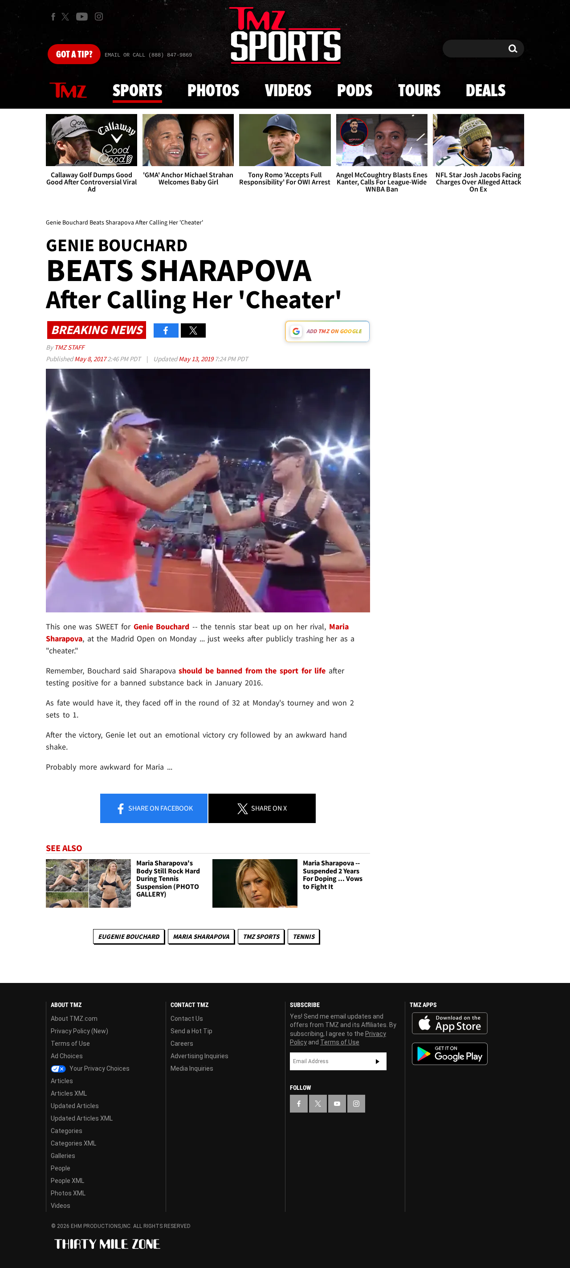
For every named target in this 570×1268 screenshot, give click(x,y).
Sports (137, 91)
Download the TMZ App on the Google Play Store (450, 1054)
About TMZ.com (74, 1018)
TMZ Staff (69, 347)
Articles (62, 1081)
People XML (67, 1180)
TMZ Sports (261, 936)
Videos (288, 91)
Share (160, 807)
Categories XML (73, 1143)
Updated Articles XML (82, 1118)
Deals (485, 91)
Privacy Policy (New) (79, 1031)
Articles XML (69, 1093)
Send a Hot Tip (191, 1031)
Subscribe (378, 1061)
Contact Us (187, 1018)
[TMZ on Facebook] (53, 17)
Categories (66, 1130)
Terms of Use (70, 1043)
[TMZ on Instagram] (98, 16)
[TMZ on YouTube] (337, 1104)
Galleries (63, 1155)
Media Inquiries (192, 1068)
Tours (419, 91)
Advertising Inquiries (199, 1056)
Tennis (303, 936)
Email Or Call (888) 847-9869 (148, 55)
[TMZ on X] (67, 17)
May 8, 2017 (90, 359)
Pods (354, 91)
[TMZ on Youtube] (82, 16)
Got (74, 55)
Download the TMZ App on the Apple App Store (450, 1023)
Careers (182, 1043)
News (68, 91)
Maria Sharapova (201, 936)
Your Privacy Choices (99, 1068)
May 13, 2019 (197, 359)
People (60, 1168)
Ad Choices (67, 1056)
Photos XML (68, 1193)
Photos (213, 91)
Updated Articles (75, 1105)
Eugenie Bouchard (128, 936)
